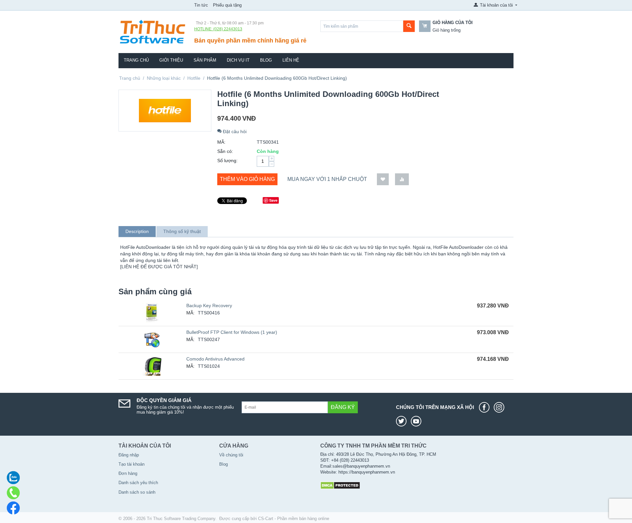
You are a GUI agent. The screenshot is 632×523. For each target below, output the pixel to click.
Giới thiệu (171, 60)
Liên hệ (290, 60)
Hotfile (193, 78)
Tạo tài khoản (131, 464)
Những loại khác (164, 78)
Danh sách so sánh (136, 492)
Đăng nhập (128, 454)
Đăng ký (343, 407)
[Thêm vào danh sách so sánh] (402, 179)
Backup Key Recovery (209, 305)
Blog (266, 60)
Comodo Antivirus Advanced (215, 359)
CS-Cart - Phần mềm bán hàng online (293, 518)
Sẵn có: (225, 151)
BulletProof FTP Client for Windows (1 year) (231, 332)
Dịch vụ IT (238, 60)
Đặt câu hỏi (234, 131)
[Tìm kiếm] (409, 26)
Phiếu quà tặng (227, 5)
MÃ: (221, 142)
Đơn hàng (127, 473)
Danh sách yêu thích (138, 482)
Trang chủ (136, 60)
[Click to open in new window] (486, 407)
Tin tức (201, 5)
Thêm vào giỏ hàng (247, 179)
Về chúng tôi (231, 454)
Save (273, 200)
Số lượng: (227, 160)
